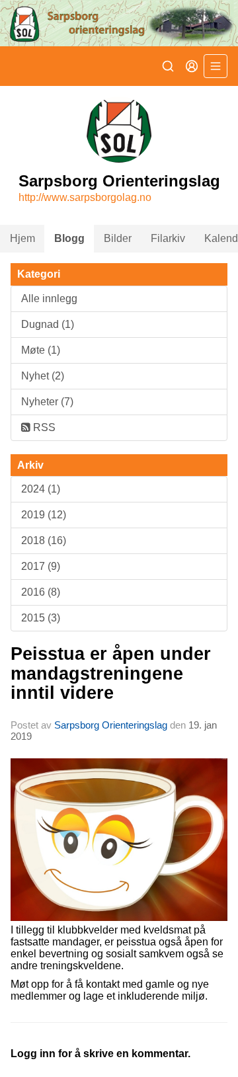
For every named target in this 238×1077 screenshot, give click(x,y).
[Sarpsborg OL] (119, 23)
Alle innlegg (49, 298)
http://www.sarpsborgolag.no (85, 197)
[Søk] (168, 66)
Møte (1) (40, 350)
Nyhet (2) (42, 375)
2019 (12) (43, 514)
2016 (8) (40, 592)
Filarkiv (168, 238)
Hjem (22, 238)
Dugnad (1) (47, 324)
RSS (43, 427)
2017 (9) (40, 566)
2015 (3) (40, 617)
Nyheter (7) (47, 401)
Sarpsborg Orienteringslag (110, 725)
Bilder (118, 238)
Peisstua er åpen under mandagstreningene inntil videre (111, 673)
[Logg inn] (192, 66)
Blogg (69, 238)
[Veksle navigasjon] (215, 66)
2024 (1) (40, 489)
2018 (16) (43, 540)
